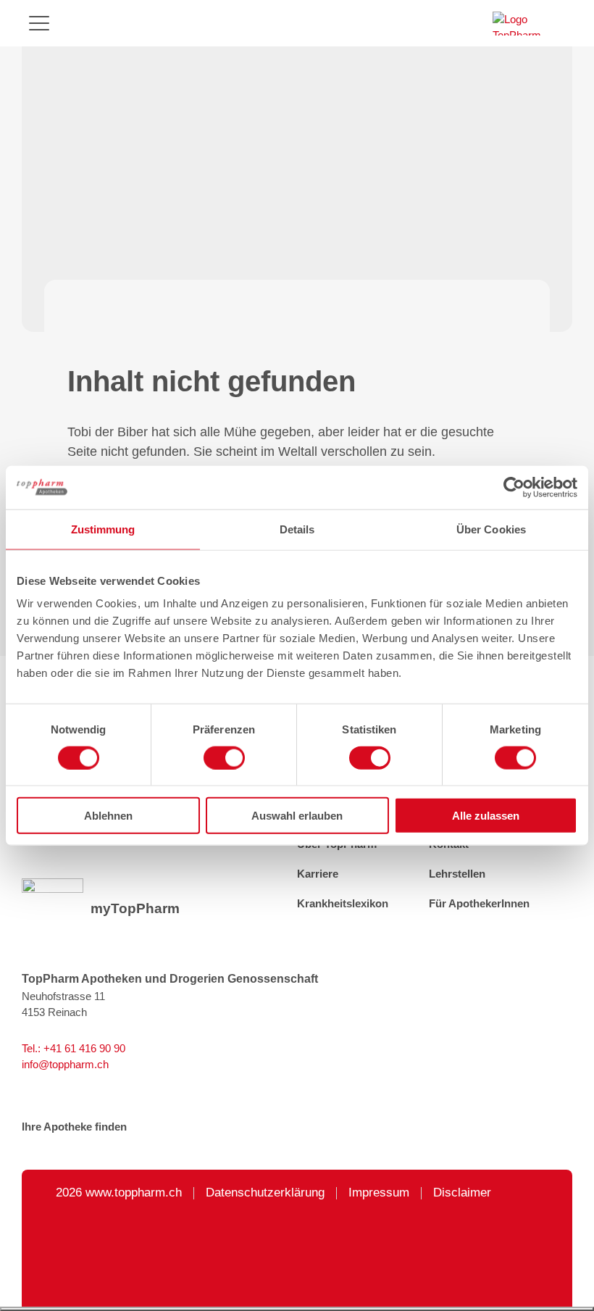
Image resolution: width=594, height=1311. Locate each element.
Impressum (378, 1193)
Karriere (317, 874)
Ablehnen (108, 816)
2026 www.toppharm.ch (119, 1193)
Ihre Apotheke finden (74, 1127)
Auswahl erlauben (297, 816)
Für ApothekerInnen (479, 904)
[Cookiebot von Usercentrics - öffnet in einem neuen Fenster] (514, 487)
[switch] (224, 757)
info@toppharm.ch (65, 1064)
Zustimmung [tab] (103, 529)
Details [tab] (297, 529)
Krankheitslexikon (342, 904)
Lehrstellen (457, 874)
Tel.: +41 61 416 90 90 (73, 1048)
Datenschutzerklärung (265, 1193)
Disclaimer (462, 1193)
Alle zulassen (485, 816)
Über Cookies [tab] (491, 529)
